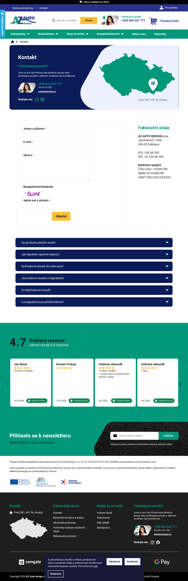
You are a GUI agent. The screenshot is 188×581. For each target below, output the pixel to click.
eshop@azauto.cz (47, 91)
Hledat (89, 20)
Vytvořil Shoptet (150, 576)
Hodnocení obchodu (23, 8)
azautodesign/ (37, 99)
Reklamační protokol (64, 536)
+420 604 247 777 (50, 84)
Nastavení (55, 573)
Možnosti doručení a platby (68, 517)
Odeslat (61, 216)
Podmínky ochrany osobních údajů (69, 529)
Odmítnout (114, 561)
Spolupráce (103, 527)
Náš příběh (103, 522)
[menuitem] (20, 34)
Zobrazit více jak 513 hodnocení (49, 344)
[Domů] (12, 42)
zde (95, 566)
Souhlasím (132, 561)
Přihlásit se (169, 436)
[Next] (181, 384)
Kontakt (44, 8)
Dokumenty (103, 517)
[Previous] (7, 384)
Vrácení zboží (104, 512)
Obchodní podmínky (64, 522)
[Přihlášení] (169, 8)
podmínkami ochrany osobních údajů (155, 444)
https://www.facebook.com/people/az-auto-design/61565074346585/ (42, 99)
